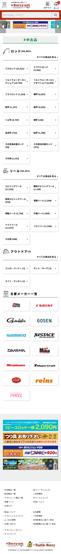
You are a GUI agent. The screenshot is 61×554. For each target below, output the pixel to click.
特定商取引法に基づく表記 (44, 524)
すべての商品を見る (46, 57)
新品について (10, 512)
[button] (3, 26)
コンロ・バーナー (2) (15, 268)
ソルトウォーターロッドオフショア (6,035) (44, 81)
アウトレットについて (13, 516)
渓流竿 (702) (11, 132)
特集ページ (9, 502)
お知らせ (8, 506)
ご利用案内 (37, 493)
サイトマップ (10, 534)
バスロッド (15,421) (14, 68)
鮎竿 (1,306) (39, 132)
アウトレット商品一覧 (13, 498)
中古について (38, 502)
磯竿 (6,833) (39, 94)
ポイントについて (40, 498)
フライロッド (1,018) (15, 94)
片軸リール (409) (42, 213)
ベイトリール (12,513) (11, 226)
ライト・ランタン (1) (15, 281)
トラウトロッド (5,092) (41, 69)
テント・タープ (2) (42, 268)
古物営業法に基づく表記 (43, 520)
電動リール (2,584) (43, 200)
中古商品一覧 (10, 490)
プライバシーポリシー (13, 530)
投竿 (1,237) (11, 107)
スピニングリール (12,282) (13, 188)
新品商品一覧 (10, 493)
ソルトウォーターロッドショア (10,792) (15, 81)
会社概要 (37, 512)
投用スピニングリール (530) (15, 200)
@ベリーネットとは (41, 490)
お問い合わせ (10, 524)
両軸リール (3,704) (14, 213)
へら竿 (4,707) (12, 119)
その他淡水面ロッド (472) (43, 146)
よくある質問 (10, 520)
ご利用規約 (37, 516)
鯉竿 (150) (38, 119)
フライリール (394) (43, 226)
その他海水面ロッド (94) (14, 146)
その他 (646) (11, 239)
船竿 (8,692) (39, 107)
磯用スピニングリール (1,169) (44, 188)
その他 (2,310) (12, 158)
